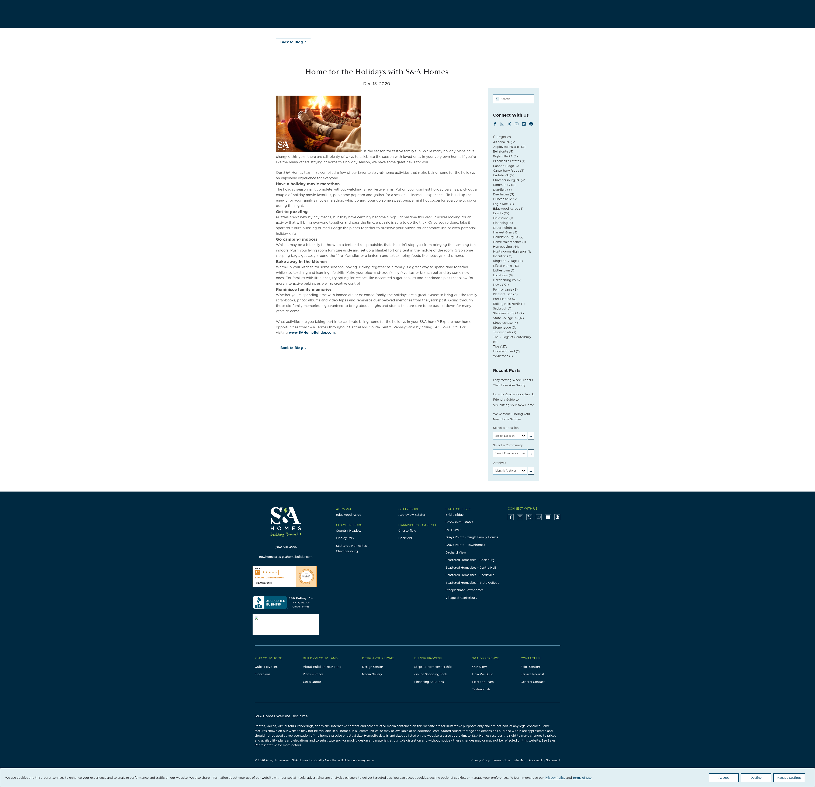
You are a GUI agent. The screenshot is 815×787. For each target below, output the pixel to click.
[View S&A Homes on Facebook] (495, 124)
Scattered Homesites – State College (472, 583)
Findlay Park (345, 538)
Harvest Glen (505, 232)
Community (504, 185)
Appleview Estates (509, 147)
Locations (503, 275)
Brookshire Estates (509, 161)
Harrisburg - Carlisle (417, 525)
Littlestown (503, 270)
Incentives (503, 256)
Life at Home (506, 266)
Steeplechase (505, 323)
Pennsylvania (505, 289)
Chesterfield (407, 530)
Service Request (532, 674)
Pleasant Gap (505, 294)
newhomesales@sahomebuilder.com (285, 557)
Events (501, 213)
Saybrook (502, 308)
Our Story (479, 667)
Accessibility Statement (544, 760)
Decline (756, 778)
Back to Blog (291, 42)
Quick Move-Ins (266, 667)
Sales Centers (531, 667)
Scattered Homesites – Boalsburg (470, 560)
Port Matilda (504, 299)
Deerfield (502, 190)
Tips (500, 346)
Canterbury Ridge (508, 170)
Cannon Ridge (506, 166)
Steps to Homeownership (433, 667)
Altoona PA (504, 142)
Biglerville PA (505, 156)
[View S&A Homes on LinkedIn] (524, 124)
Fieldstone (503, 218)
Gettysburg (408, 509)
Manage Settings (789, 778)
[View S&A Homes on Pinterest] (531, 124)
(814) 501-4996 (286, 547)
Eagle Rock (503, 204)
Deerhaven (503, 194)
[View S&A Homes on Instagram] (502, 124)
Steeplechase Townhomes (464, 590)
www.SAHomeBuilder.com (312, 332)
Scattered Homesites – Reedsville (469, 575)
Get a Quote (312, 682)
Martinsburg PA (507, 280)
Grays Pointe (505, 228)
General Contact (533, 682)
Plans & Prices (313, 674)
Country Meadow (348, 530)
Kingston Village (508, 261)
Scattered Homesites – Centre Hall (470, 567)
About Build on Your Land (322, 667)
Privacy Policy (480, 760)
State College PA (508, 318)
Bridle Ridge (454, 515)
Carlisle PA (503, 175)
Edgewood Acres (508, 208)
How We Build (482, 674)
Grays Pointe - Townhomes (465, 545)
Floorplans (262, 674)
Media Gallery (372, 674)
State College (458, 509)
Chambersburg (349, 525)
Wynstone (503, 356)
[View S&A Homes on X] (509, 124)
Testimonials (504, 332)
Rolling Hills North (509, 304)
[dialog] (407, 777)
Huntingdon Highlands (512, 251)
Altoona (343, 509)
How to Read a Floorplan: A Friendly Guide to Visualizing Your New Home (513, 399)
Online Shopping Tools (431, 674)
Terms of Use (501, 760)
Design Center (372, 667)
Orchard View (455, 552)
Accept (723, 778)
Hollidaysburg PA (508, 237)
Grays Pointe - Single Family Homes (471, 537)
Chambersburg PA (509, 180)
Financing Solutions (429, 682)
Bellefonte (503, 151)
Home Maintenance (509, 242)
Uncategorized (506, 351)
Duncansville (505, 199)
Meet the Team (483, 682)
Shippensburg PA (508, 313)
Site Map (520, 760)
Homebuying (506, 246)
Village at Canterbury (461, 598)
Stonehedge (504, 327)
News (501, 285)
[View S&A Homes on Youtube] (517, 124)
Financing (503, 223)
